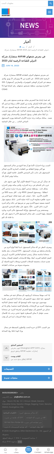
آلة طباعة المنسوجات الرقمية (15, 427)
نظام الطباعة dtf (36, 427)
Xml (17, 438)
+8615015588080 (10, 392)
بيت (23, 47)
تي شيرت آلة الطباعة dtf (35, 417)
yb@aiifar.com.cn (22, 397)
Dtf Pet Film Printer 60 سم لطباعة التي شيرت (23, 422)
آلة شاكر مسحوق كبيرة (28, 413)
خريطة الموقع (8, 438)
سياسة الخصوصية (28, 438)
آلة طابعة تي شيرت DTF (13, 417)
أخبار (30, 47)
